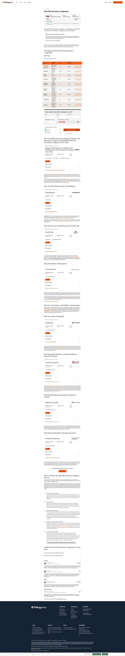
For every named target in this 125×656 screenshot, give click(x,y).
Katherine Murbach (53, 16)
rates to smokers (70, 179)
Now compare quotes (72, 129)
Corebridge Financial (46, 84)
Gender (58, 114)
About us (106, 2)
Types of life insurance (36, 627)
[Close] (123, 654)
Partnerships (73, 615)
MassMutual (46, 71)
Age (46, 114)
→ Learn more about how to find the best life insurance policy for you (61, 542)
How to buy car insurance (68, 627)
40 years (45, 177)
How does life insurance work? (38, 633)
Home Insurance (62, 610)
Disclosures (60, 640)
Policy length (47, 119)
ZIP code (69, 114)
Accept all (105, 654)
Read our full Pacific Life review (51, 251)
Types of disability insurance (84, 630)
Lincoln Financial (45, 75)
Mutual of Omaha (45, 89)
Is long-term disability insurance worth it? (86, 634)
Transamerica (46, 99)
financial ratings (64, 526)
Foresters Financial (45, 94)
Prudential (45, 105)
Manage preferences (87, 654)
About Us (72, 609)
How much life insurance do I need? (38, 632)
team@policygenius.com (87, 609)
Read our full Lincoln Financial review (52, 381)
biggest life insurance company (64, 527)
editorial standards (76, 23)
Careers (72, 613)
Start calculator (62, 471)
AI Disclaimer (64, 640)
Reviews (72, 610)
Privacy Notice (33, 640)
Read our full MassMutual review (51, 211)
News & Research (74, 612)
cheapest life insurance (55, 175)
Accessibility (48, 640)
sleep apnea (48, 259)
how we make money (50, 24)
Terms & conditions (54, 640)
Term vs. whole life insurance (37, 629)
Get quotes (48, 161)
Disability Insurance (62, 613)
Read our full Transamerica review (51, 288)
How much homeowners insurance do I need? (55, 630)
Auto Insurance (62, 612)
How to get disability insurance (84, 632)
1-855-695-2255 (86, 610)
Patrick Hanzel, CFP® (76, 16)
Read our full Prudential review (50, 342)
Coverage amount (61, 119)
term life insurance (63, 176)
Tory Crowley (59, 16)
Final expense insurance (48, 426)
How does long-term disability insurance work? (84, 628)
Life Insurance (61, 609)
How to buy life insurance (37, 630)
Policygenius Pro (74, 616)
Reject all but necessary (97, 654)
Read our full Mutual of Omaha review (52, 421)
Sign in (110, 2)
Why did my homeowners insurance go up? (55, 632)
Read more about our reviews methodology (53, 40)
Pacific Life (46, 79)
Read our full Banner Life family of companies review (55, 170)
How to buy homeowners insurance (54, 627)
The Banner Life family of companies (46, 67)
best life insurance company (51, 44)
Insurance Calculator (63, 615)
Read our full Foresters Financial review (52, 457)
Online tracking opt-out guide (41, 640)
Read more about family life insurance (51, 301)
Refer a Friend (73, 618)
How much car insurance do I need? (70, 629)
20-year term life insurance (74, 256)
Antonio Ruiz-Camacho (66, 16)
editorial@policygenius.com (61, 599)
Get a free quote (78, 66)
